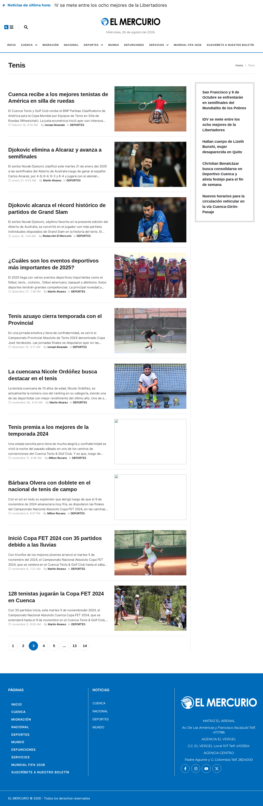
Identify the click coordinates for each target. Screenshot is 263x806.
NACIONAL (100, 711)
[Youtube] (206, 768)
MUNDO (98, 727)
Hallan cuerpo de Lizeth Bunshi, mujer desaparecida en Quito (223, 146)
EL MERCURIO (18, 798)
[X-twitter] (216, 768)
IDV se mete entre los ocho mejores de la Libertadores (113, 5)
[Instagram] (195, 768)
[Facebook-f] (185, 768)
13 (75, 646)
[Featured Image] (150, 108)
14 (85, 646)
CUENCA (98, 703)
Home (239, 65)
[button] (6, 27)
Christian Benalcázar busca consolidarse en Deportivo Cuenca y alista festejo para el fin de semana (222, 174)
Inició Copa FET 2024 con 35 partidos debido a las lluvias (55, 541)
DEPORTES (100, 719)
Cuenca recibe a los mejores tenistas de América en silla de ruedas (58, 97)
